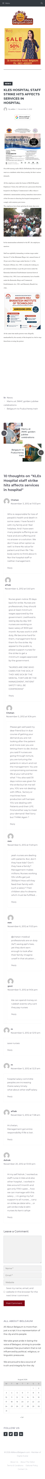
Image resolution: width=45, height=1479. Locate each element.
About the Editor (28, 1462)
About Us (14, 1462)
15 (33, 1397)
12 (17, 1397)
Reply (9, 568)
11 (11, 1397)
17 (6, 1402)
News (8, 84)
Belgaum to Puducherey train (22, 408)
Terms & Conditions (15, 1465)
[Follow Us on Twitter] (11, 1434)
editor (13, 109)
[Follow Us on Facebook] (6, 1434)
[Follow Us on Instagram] (16, 1434)
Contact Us (22, 1469)
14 (28, 1397)
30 (39, 1406)
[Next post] (41, 452)
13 (22, 1397)
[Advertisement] (22, 369)
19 (17, 1402)
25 (12, 1406)
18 (11, 1402)
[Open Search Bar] (41, 3)
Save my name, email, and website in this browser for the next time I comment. (22, 1292)
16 (38, 1397)
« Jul (21, 1417)
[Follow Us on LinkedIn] (21, 1434)
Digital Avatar (22, 1456)
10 (6, 1397)
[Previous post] (4, 433)
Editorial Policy (32, 1465)
